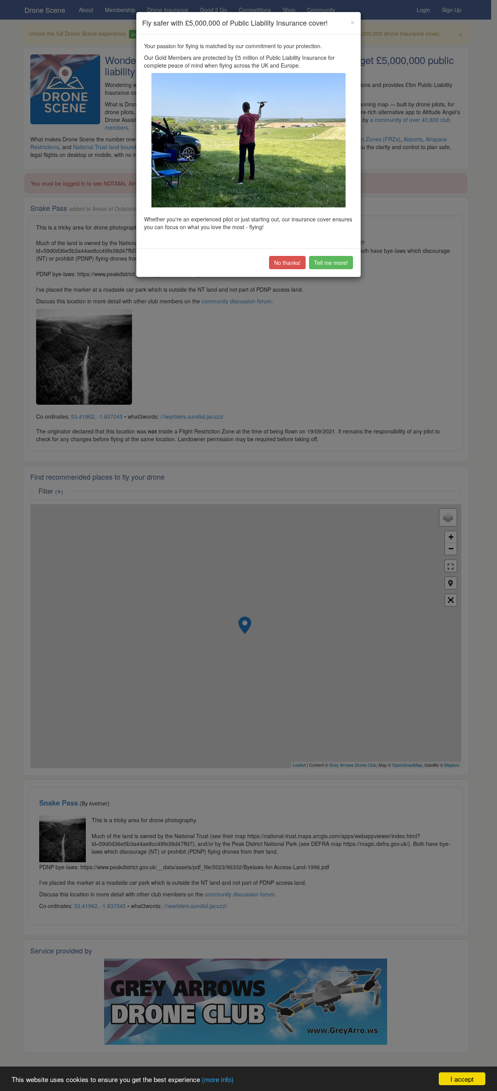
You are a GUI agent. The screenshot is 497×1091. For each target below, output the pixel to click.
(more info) (218, 1079)
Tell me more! (331, 262)
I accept (462, 1079)
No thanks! (287, 262)
